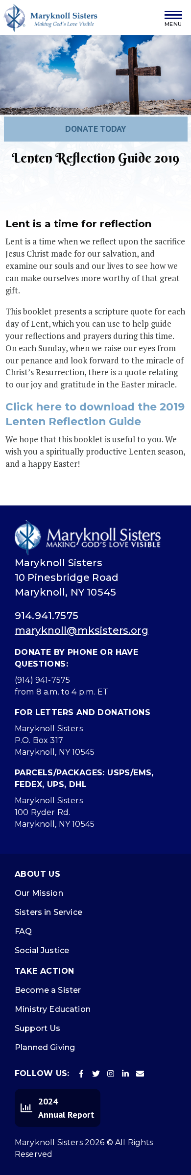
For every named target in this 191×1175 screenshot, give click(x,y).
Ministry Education (53, 1009)
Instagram (111, 1074)
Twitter (96, 1074)
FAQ (23, 931)
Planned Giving (45, 1047)
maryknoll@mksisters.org (81, 630)
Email (140, 1074)
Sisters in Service (48, 912)
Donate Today (95, 128)
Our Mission (39, 893)
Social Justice (42, 950)
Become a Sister (48, 990)
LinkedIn (125, 1074)
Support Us (38, 1028)
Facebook (81, 1074)
